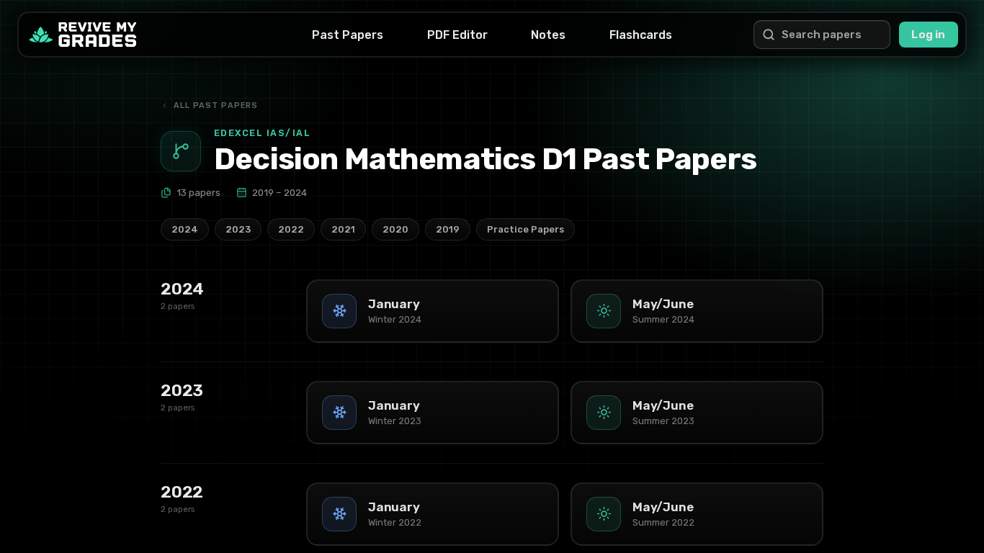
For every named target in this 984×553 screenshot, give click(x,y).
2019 (448, 229)
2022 (291, 229)
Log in (928, 34)
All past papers (216, 105)
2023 (238, 229)
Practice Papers (525, 229)
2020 (395, 229)
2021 (343, 229)
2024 (184, 229)
